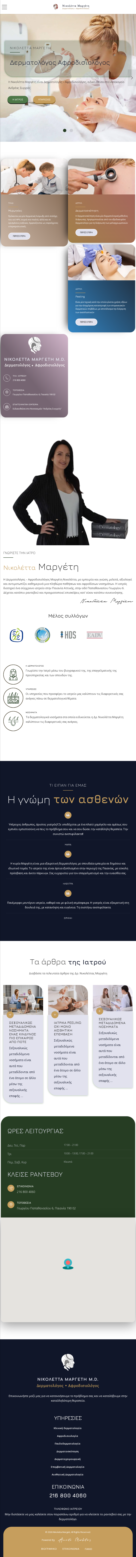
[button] (68, 1264)
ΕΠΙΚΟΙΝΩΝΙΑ (70, 1548)
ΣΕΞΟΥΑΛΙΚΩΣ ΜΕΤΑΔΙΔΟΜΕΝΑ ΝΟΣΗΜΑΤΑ (112, 1023)
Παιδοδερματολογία (67, 1443)
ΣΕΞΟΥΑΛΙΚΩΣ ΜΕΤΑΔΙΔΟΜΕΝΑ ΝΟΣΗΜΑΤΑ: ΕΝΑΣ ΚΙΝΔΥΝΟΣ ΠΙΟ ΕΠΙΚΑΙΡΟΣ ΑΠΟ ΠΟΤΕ (22, 1032)
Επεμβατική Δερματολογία (67, 1466)
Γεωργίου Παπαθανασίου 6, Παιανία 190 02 (34, 394)
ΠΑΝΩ (88, 1549)
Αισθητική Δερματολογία (67, 1474)
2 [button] (71, 130)
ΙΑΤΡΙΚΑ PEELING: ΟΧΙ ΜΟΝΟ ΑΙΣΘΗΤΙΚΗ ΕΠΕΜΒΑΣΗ (68, 1028)
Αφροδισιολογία (67, 1436)
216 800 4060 (19, 380)
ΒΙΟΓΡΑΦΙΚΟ (49, 1548)
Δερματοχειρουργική (67, 1459)
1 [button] (64, 130)
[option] (68, 78)
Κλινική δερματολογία (67, 1428)
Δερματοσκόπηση (67, 1451)
